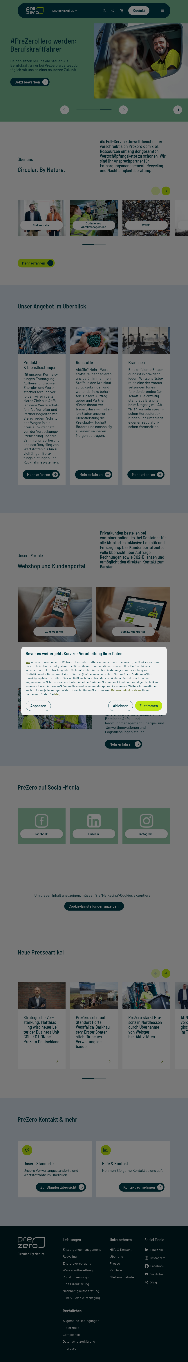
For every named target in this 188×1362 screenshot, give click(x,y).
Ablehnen (120, 706)
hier (56, 694)
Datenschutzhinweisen (126, 690)
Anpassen (38, 706)
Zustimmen (149, 706)
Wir (28, 662)
